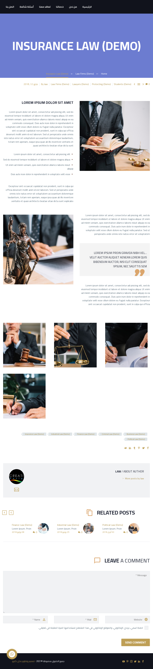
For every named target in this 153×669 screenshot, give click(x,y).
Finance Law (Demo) (85, 434)
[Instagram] (131, 661)
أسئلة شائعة (27, 7)
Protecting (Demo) (101, 84)
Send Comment (135, 642)
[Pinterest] (139, 448)
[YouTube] (123, 661)
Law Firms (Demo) (60, 84)
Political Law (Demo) (136, 439)
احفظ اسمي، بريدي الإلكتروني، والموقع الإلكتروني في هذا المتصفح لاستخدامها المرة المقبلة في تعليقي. (90, 628)
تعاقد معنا (45, 7)
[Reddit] (125, 448)
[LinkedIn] (130, 448)
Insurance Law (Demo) (34, 434)
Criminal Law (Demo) (110, 434)
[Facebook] (148, 448)
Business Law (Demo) (136, 434)
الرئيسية (87, 7)
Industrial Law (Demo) (60, 434)
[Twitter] (143, 448)
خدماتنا (60, 7)
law (46, 84)
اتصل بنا (10, 7)
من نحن (73, 7)
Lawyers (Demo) (80, 84)
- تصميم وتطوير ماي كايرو (24, 661)
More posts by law (134, 478)
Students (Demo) (122, 84)
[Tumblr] (134, 448)
